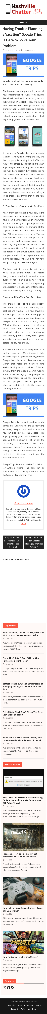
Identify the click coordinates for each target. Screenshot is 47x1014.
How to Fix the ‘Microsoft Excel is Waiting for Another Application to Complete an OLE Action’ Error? (23, 800)
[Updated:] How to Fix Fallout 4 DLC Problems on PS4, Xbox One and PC (20, 855)
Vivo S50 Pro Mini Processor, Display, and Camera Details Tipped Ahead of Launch (22, 739)
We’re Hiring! (32, 1009)
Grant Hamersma (29, 50)
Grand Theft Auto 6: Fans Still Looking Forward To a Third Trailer (21, 659)
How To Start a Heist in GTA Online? (20, 957)
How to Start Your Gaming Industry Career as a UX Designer (23, 909)
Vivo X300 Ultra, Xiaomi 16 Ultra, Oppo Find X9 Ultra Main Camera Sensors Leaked (23, 634)
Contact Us (14, 1009)
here (23, 523)
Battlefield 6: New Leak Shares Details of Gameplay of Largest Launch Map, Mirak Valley (23, 686)
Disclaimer (21, 1005)
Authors (30, 1005)
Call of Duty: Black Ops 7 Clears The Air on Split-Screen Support (23, 713)
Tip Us (23, 1009)
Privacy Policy (10, 1005)
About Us (38, 1005)
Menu (24, 22)
